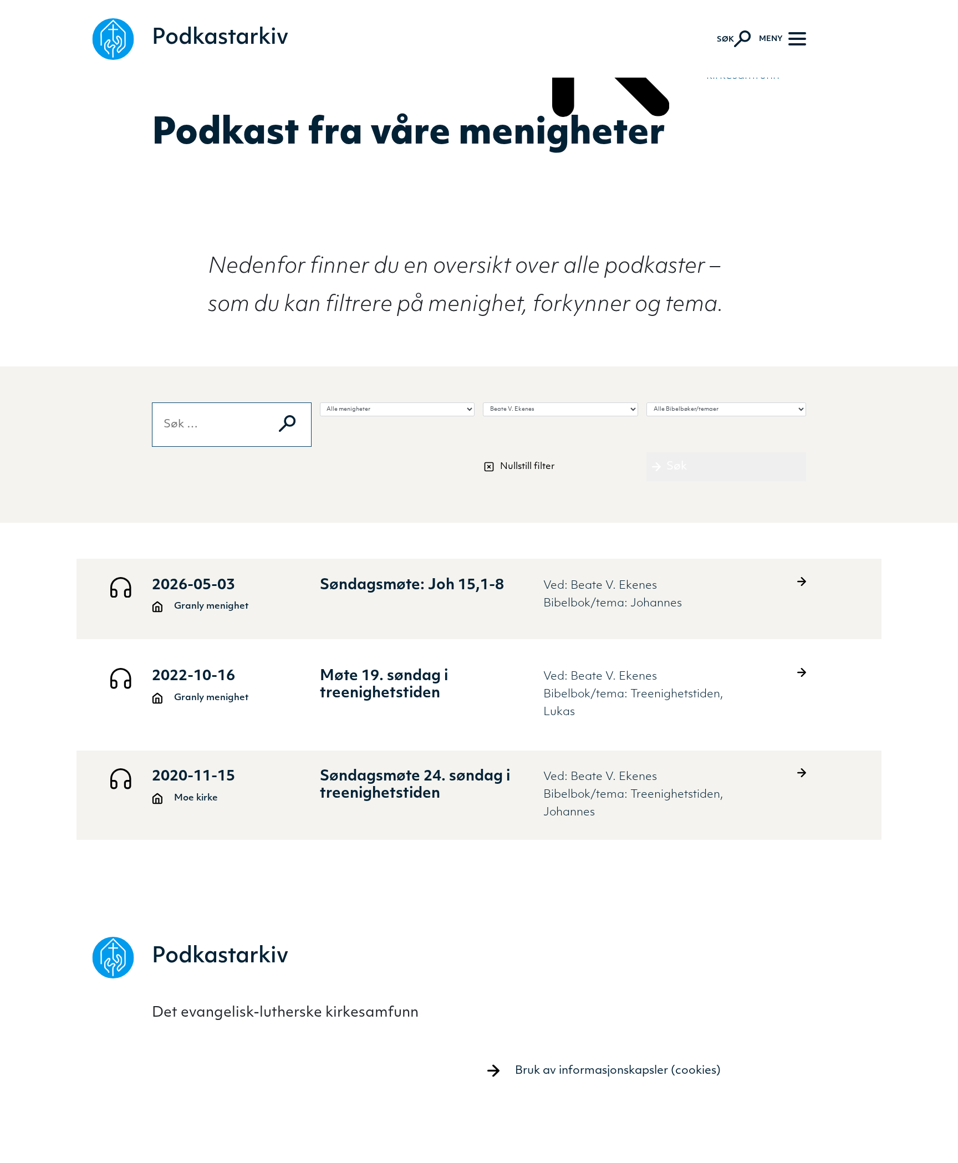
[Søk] (287, 423)
